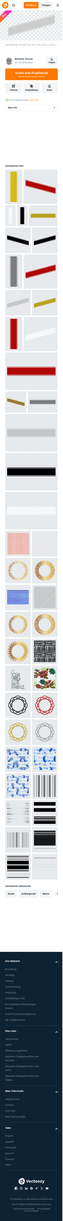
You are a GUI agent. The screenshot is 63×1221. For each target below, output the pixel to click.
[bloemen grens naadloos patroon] (18, 968)
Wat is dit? (34, 100)
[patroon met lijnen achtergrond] (18, 699)
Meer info (12, 106)
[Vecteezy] (5, 5)
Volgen (51, 62)
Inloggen (46, 5)
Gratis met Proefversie (31, 74)
